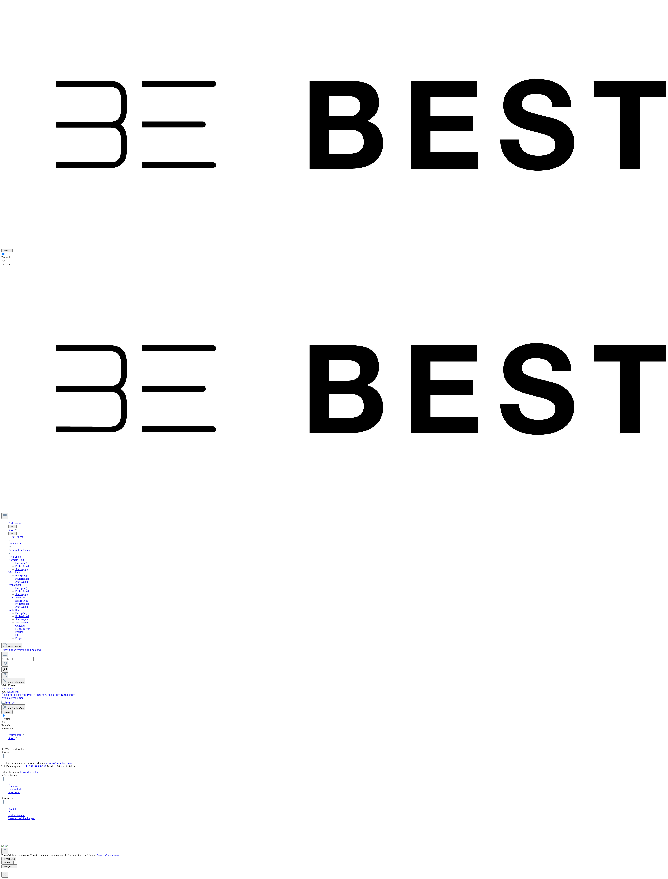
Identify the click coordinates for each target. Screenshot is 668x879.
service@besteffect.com (59, 763)
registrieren (13, 691)
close (12, 526)
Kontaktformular (29, 772)
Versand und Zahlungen (21, 818)
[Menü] (4, 516)
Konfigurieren (9, 866)
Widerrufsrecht (16, 815)
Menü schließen (16, 682)
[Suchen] (4, 664)
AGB (11, 812)
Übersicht (7, 694)
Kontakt (12, 808)
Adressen (39, 694)
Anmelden (7, 688)
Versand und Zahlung (29, 649)
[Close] (4, 875)
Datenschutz (15, 789)
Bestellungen (68, 694)
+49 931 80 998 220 (35, 766)
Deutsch (5, 257)
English (5, 263)
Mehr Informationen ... (109, 855)
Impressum (14, 792)
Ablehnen (7, 862)
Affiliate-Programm (12, 697)
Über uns (13, 785)
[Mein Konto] (4, 675)
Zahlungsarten (53, 694)
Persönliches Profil (23, 694)
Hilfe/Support (8, 649)
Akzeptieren (9, 859)
